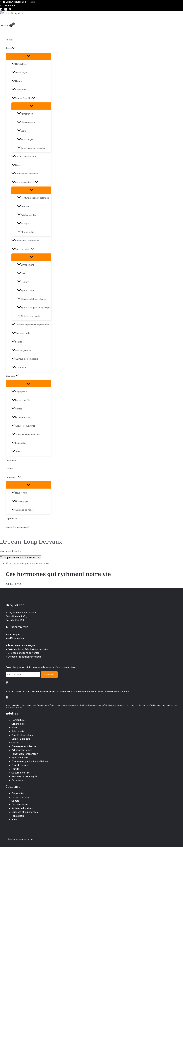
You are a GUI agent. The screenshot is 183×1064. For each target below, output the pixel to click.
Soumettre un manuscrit (17, 527)
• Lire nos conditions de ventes (22, 652)
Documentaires (22, 417)
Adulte (9, 48)
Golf (23, 273)
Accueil (9, 39)
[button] (14, 48)
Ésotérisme (20, 367)
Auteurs (9, 468)
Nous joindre (21, 492)
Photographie (27, 232)
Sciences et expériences (27, 434)
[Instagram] (5, 9)
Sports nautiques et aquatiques (36, 307)
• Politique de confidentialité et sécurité (27, 649)
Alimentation (27, 113)
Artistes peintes (28, 215)
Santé (23, 131)
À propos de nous (24, 509)
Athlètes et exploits (30, 316)
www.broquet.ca (14, 634)
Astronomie (20, 89)
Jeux (17, 451)
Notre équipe (21, 501)
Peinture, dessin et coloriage (35, 197)
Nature (18, 81)
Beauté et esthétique (25, 156)
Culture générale (23, 350)
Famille (18, 341)
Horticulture (21, 64)
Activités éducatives (25, 425)
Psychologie (27, 139)
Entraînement (27, 264)
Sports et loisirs (22, 249)
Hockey (25, 282)
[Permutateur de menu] (28, 56)
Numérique (11, 460)
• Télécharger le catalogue (20, 645)
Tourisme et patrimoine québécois (32, 324)
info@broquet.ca (15, 638)
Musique (25, 223)
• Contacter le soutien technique (23, 656)
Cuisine (18, 165)
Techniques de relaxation (33, 148)
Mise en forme (28, 122)
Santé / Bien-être (23, 98)
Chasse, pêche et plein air (33, 299)
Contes (18, 408)
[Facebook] (1, 9)
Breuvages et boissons (26, 173)
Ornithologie (21, 72)
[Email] (10, 9)
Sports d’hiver (27, 290)
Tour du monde (22, 333)
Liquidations (11, 518)
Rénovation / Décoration (27, 240)
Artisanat (25, 206)
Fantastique (21, 443)
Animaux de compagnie (26, 358)
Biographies (21, 391)
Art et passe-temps (24, 182)
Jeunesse (10, 376)
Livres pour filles (23, 400)
